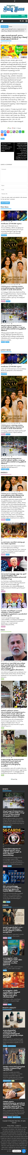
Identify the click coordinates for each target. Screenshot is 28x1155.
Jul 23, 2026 (6, 988)
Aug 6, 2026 (6, 956)
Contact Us (18, 1126)
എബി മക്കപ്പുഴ (14, 1099)
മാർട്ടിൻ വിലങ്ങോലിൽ (15, 608)
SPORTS (7, 342)
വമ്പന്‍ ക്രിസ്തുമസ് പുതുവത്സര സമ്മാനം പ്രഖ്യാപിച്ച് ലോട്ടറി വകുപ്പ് (6, 147)
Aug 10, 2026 (7, 925)
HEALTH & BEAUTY (11, 1046)
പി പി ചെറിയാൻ (15, 925)
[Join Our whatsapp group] (24, 1151)
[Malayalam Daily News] (2, 21)
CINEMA (9, 937)
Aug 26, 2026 (5, 323)
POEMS (7, 554)
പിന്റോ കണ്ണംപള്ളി (14, 284)
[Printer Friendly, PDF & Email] (14, 128)
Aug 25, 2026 (5, 661)
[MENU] (26, 21)
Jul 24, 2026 (6, 1064)
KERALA (2, 138)
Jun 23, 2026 (7, 1099)
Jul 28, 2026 (6, 1028)
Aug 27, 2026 (5, 221)
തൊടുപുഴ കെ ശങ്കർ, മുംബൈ (16, 538)
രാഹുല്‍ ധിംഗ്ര (14, 1028)
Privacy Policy (10, 1126)
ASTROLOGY (3, 235)
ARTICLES (8, 301)
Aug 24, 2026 (7, 884)
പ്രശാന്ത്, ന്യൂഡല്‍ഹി (14, 661)
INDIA (2, 679)
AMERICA (3, 301)
